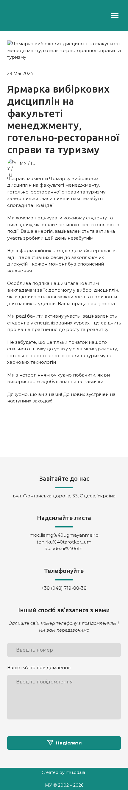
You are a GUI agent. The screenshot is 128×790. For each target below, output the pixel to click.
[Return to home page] (19, 15)
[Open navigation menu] (115, 15)
